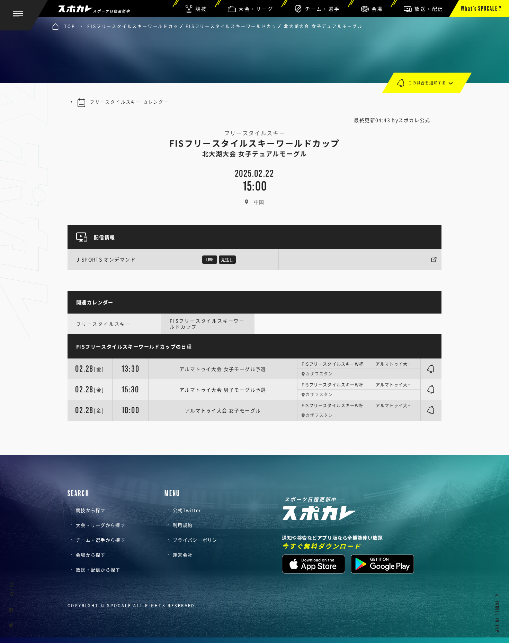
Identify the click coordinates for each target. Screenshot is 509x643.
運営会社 (183, 554)
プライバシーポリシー (197, 540)
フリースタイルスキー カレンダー (129, 102)
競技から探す (91, 510)
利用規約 (183, 525)
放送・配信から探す (98, 569)
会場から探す (91, 554)
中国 (259, 201)
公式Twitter (187, 510)
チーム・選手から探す (100, 540)
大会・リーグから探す (100, 525)
